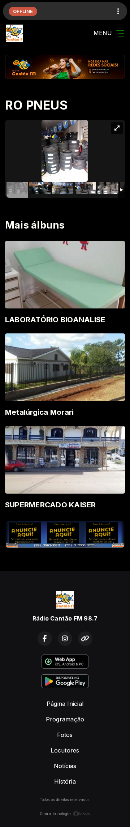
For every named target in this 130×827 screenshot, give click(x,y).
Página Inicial (65, 703)
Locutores (65, 750)
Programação (65, 719)
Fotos (65, 734)
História (65, 781)
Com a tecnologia (55, 813)
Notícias (65, 766)
